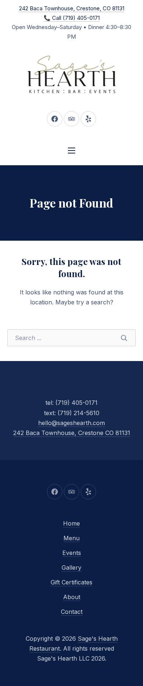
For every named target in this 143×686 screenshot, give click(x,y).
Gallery (71, 567)
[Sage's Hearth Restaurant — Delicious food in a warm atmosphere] (71, 74)
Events (71, 552)
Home (71, 523)
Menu (71, 538)
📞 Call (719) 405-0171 (72, 17)
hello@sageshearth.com (71, 423)
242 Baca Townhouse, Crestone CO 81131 (71, 432)
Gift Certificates (71, 582)
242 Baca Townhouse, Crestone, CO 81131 (71, 8)
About (71, 597)
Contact (71, 611)
